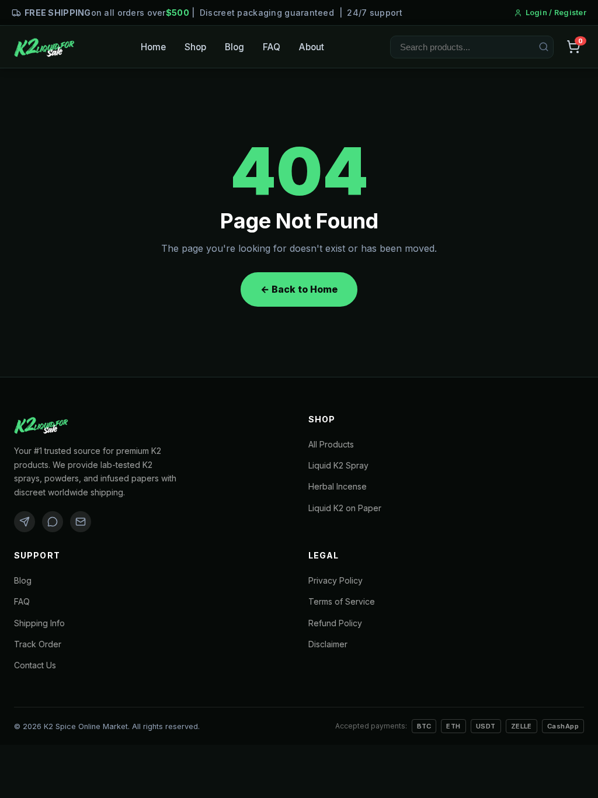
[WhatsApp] (52, 521)
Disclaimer (327, 644)
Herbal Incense (337, 486)
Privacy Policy (335, 580)
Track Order (37, 644)
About (311, 47)
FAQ (271, 47)
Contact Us (35, 665)
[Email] (80, 521)
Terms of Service (341, 601)
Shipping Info (39, 623)
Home (153, 47)
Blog (234, 47)
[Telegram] (24, 521)
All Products (331, 444)
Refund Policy (335, 623)
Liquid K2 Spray (338, 465)
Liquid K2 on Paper (344, 508)
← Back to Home (299, 289)
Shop (195, 47)
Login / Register (556, 12)
